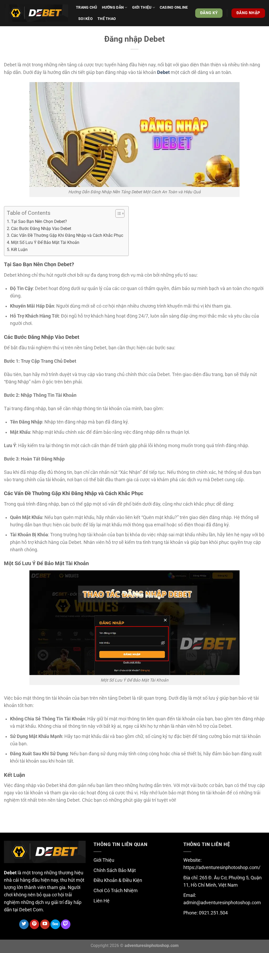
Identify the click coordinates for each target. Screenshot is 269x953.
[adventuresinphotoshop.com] (36, 13)
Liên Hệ (102, 900)
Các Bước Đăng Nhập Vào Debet (41, 228)
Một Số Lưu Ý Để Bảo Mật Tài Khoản (45, 242)
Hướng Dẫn (113, 7)
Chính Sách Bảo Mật (115, 870)
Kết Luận (19, 249)
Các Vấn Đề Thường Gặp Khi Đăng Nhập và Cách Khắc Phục (67, 235)
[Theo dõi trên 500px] (55, 924)
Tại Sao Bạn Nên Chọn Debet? (39, 221)
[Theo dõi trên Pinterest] (34, 924)
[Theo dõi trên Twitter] (24, 924)
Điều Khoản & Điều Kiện (118, 880)
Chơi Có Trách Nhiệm (116, 890)
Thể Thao (106, 19)
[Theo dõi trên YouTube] (45, 924)
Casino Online (174, 7)
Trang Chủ (86, 7)
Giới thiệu (142, 7)
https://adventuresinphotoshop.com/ (221, 867)
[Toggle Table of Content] (117, 213)
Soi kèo (85, 19)
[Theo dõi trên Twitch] (65, 924)
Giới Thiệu (104, 860)
